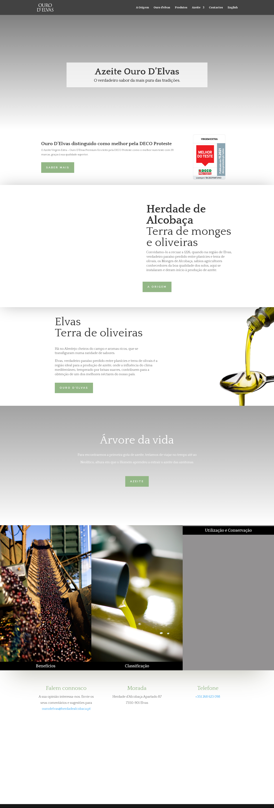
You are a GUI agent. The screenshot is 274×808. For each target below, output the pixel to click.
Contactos (216, 7)
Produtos (181, 7)
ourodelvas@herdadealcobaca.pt (66, 709)
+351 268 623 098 (207, 697)
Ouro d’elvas (162, 7)
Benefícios (45, 666)
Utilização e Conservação (228, 530)
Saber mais (57, 167)
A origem (157, 287)
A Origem (142, 7)
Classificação (137, 666)
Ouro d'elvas (74, 388)
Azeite (137, 481)
